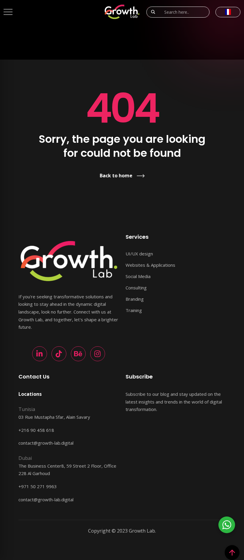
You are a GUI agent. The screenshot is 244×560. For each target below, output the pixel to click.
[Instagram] (97, 353)
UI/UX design (139, 254)
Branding (135, 299)
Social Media (138, 276)
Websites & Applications (150, 265)
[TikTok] (58, 353)
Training (134, 310)
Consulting (136, 288)
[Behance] (78, 353)
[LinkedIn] (39, 353)
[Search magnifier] (153, 12)
